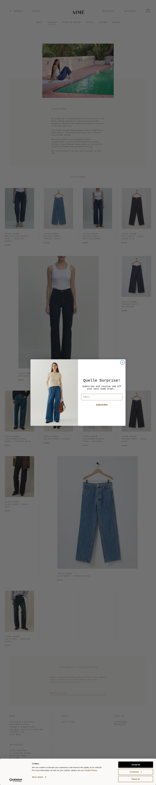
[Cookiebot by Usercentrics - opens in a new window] (15, 780)
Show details (37, 777)
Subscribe (102, 404)
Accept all (136, 765)
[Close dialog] (122, 362)
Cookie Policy (90, 770)
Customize (134, 772)
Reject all (136, 779)
